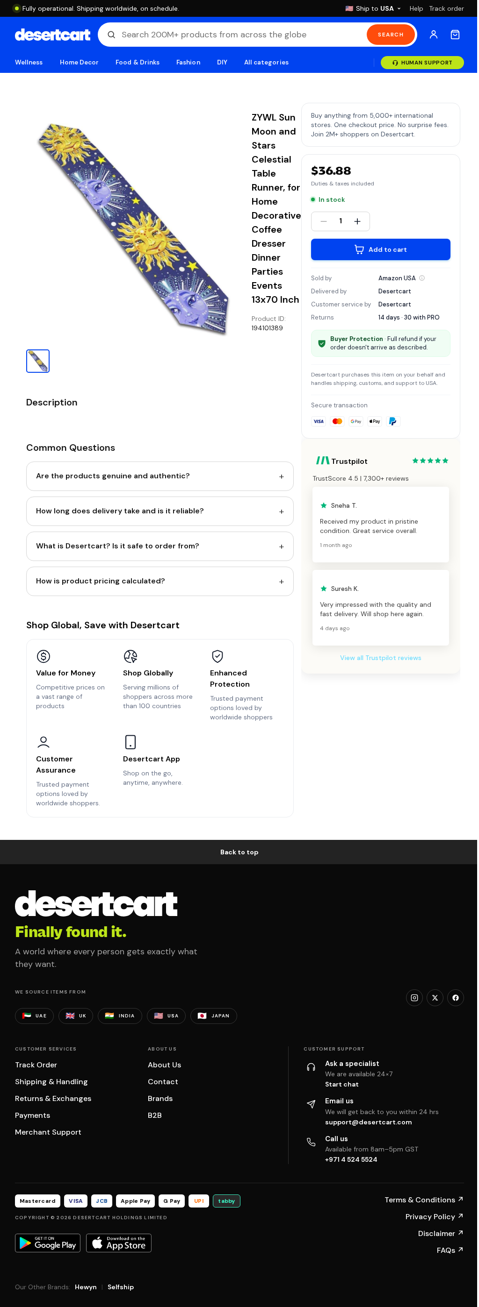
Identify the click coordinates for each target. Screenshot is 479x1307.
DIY (222, 62)
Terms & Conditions (424, 1200)
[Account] (434, 35)
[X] (435, 997)
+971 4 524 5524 (351, 1159)
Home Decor (79, 62)
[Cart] (455, 35)
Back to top (239, 852)
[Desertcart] (52, 34)
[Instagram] (414, 997)
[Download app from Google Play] (47, 1243)
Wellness (29, 62)
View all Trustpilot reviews (380, 658)
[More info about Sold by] (422, 278)
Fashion (188, 62)
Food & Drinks (138, 62)
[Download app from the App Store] (119, 1243)
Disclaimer (441, 1233)
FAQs (450, 1250)
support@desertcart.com (368, 1122)
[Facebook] (455, 997)
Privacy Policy (435, 1217)
